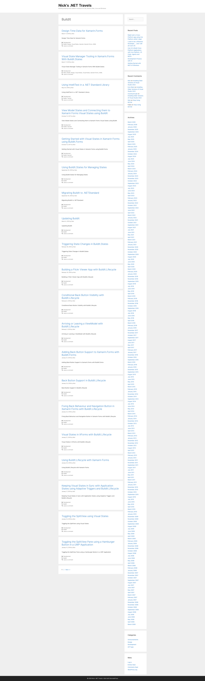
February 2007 (132, 597)
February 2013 (132, 435)
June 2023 (131, 190)
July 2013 (131, 426)
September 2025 (133, 132)
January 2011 (132, 484)
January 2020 (132, 274)
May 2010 (131, 504)
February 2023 (132, 198)
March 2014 (131, 413)
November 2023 (133, 178)
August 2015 (132, 374)
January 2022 (132, 217)
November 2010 (133, 489)
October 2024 (132, 154)
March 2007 (131, 595)
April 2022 (131, 213)
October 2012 (132, 445)
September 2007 (133, 580)
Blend (64, 72)
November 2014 (133, 394)
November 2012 (133, 443)
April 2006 (131, 622)
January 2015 (132, 391)
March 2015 (131, 386)
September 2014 (133, 399)
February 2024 (132, 171)
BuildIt (65, 44)
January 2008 (132, 570)
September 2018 (133, 308)
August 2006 (132, 612)
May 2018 (131, 318)
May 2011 (131, 475)
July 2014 (131, 404)
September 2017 (133, 337)
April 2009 (131, 536)
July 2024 (131, 159)
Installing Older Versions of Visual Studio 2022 (135, 83)
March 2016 (131, 362)
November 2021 (133, 220)
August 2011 (132, 467)
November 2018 (133, 303)
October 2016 (132, 357)
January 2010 (132, 514)
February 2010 (132, 511)
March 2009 (132, 538)
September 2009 (133, 524)
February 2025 (132, 146)
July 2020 (131, 259)
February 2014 (132, 416)
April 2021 (131, 237)
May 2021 (131, 235)
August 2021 (132, 227)
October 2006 (132, 607)
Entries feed (131, 665)
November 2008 (133, 548)
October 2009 (132, 521)
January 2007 (132, 600)
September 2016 (133, 360)
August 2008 (132, 553)
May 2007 (131, 590)
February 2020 (132, 271)
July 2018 (131, 313)
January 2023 (132, 200)
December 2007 (133, 573)
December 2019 (133, 276)
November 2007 (133, 575)
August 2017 (132, 340)
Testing (69, 98)
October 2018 (132, 306)
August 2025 (132, 134)
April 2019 (131, 293)
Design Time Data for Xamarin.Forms (82, 30)
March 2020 (131, 269)
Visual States (75, 44)
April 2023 (131, 195)
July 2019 (131, 286)
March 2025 (131, 144)
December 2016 (133, 355)
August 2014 (132, 401)
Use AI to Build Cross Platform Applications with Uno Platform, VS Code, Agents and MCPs (135, 52)
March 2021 (131, 239)
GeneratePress (113, 678)
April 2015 (131, 384)
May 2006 (131, 619)
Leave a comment (68, 46)
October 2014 (132, 396)
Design (69, 44)
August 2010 (132, 497)
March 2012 (131, 453)
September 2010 (133, 494)
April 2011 (131, 477)
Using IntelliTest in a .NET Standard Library (85, 84)
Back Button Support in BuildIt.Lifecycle (84, 380)
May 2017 (131, 345)
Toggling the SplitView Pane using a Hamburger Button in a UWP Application (88, 543)
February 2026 (132, 124)
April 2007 (131, 592)
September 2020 (133, 254)
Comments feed (133, 667)
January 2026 (132, 127)
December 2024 (133, 151)
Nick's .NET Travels (75, 5)
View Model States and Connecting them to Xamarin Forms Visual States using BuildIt (86, 112)
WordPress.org (132, 669)
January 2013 (132, 438)
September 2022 (133, 208)
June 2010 (131, 502)
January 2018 (132, 328)
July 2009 (131, 529)
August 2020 (132, 257)
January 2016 (132, 367)
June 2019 (131, 288)
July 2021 (131, 230)
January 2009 (132, 543)
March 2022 (131, 215)
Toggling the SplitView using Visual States (85, 516)
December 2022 (133, 203)
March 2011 (131, 480)
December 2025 (133, 129)
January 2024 (132, 173)
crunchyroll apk (132, 94)
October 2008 (132, 551)
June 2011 (131, 472)
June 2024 (131, 161)
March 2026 (131, 122)
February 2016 (132, 364)
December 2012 (133, 440)
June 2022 (131, 210)
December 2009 (133, 516)
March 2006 (132, 624)
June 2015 (131, 379)
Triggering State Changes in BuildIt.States (85, 244)
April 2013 (131, 431)
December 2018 (133, 301)
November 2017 (133, 333)
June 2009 (131, 531)
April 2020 (131, 266)
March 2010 (131, 509)
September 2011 (133, 465)
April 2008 (131, 563)
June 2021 (131, 232)
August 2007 (132, 582)
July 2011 (131, 470)
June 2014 (131, 406)
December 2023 (133, 176)
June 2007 (131, 587)
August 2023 (132, 186)
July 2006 (131, 614)
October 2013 (132, 423)
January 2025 (132, 149)
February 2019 (132, 298)
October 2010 (132, 492)
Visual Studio (86, 72)
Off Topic (131, 647)
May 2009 (131, 533)
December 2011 (133, 460)
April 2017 (131, 347)
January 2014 (132, 418)
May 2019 (131, 291)
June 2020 (131, 262)
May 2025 (131, 139)
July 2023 (131, 188)
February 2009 (132, 541)
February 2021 (132, 242)
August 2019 (132, 284)
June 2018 (131, 315)
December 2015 (133, 369)
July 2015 (131, 377)
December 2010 (133, 487)
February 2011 (132, 482)
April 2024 (131, 166)
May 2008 (131, 560)
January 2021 (132, 244)
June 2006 (131, 617)
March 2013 (131, 433)
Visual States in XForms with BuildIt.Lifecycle (86, 434)
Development (67, 42)
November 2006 (133, 605)
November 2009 (133, 519)
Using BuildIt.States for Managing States (84, 167)
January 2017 (132, 352)
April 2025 (131, 141)
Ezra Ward (131, 87)
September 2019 (133, 281)
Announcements (133, 639)
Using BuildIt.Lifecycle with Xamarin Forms (85, 460)
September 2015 (133, 372)
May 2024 (131, 164)
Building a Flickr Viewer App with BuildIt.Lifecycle (89, 269)
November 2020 (133, 249)
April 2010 (131, 507)
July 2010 (131, 499)
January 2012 (132, 458)
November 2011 (133, 462)
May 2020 (131, 264)
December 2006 (133, 602)
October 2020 (132, 252)
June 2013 (131, 428)
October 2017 (132, 335)
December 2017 (133, 330)
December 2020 (133, 247)
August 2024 (132, 156)
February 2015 (132, 389)
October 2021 (132, 222)
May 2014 (131, 409)
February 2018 (132, 325)
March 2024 (131, 168)
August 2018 (132, 311)
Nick (129, 80)
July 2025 (131, 137)
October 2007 (132, 578)
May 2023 (131, 193)
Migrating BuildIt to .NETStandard (80, 192)
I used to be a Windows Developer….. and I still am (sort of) (135, 44)
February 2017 (132, 350)
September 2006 (133, 609)
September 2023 (133, 183)
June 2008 (131, 558)
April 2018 (131, 320)
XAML (94, 44)
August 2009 (132, 526)
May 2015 (131, 382)
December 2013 (133, 421)
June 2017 (131, 342)
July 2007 (131, 585)
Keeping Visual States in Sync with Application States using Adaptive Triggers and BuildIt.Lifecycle (90, 487)
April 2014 (131, 411)
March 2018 (131, 323)
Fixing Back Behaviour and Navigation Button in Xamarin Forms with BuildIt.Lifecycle (88, 407)
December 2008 (133, 546)
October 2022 (132, 205)
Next (68, 569)
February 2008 (132, 568)
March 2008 (131, 565)
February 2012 (132, 455)
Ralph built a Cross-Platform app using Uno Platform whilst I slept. (135, 37)
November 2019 (133, 279)
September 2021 (133, 225)
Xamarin (81, 44)
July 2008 (131, 556)
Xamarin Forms (88, 44)
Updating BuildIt (71, 218)
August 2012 (132, 448)
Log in (130, 662)
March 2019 (131, 296)
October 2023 (132, 181)
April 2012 (131, 450)
